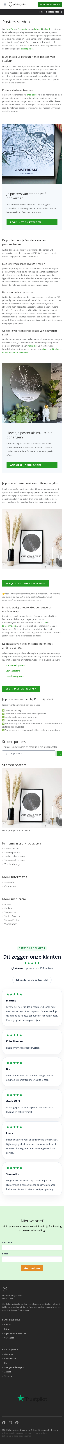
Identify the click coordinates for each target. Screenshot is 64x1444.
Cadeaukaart (10, 1358)
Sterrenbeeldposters (15, 665)
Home (40, 11)
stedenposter (27, 48)
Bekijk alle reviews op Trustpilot (32, 980)
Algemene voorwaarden (15, 1333)
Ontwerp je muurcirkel (26, 465)
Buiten (7, 904)
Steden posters (12, 848)
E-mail (5, 1253)
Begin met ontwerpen (25, 222)
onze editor (32, 94)
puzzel (44, 622)
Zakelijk (7, 1371)
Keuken (8, 908)
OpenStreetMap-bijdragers (45, 1430)
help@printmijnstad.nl (12, 1295)
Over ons (8, 1354)
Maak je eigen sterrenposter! (16, 830)
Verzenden (9, 1337)
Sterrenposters (13, 670)
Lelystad (38, 29)
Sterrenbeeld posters (14, 860)
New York (10, 29)
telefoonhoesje (9, 626)
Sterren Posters (12, 920)
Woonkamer (10, 923)
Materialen (9, 882)
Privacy (7, 1329)
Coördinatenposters (15, 676)
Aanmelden (32, 1268)
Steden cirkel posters (14, 856)
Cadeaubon (10, 886)
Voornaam (7, 1242)
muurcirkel (32, 346)
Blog (6, 1363)
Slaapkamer (10, 912)
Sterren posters (12, 852)
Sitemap (8, 1376)
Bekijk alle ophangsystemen (26, 583)
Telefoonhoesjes (12, 864)
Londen (48, 29)
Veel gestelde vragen (14, 1367)
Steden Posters (12, 916)
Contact (7, 1324)
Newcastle (22, 29)
